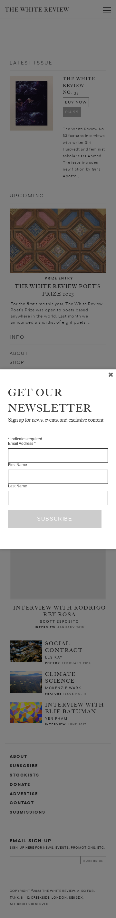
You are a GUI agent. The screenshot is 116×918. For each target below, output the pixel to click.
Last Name (17, 486)
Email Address (22, 443)
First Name (17, 465)
